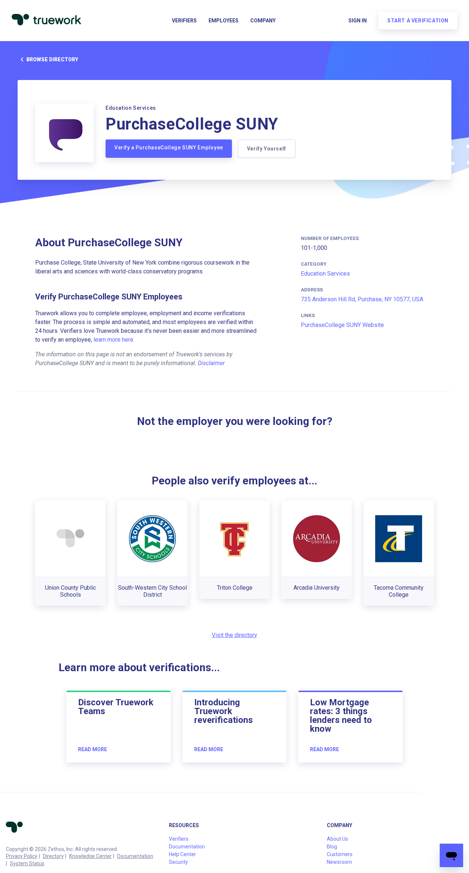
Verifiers (184, 20)
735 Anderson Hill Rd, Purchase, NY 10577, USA (362, 299)
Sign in (357, 20)
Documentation (135, 856)
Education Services (325, 273)
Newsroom (339, 862)
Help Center (182, 854)
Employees (223, 20)
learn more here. (113, 339)
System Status (27, 863)
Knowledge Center (90, 856)
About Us (337, 839)
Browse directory (52, 59)
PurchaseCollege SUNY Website (342, 324)
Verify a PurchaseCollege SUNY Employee (168, 147)
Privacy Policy (21, 856)
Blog (332, 847)
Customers (339, 854)
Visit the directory (234, 635)
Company (263, 20)
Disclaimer (211, 363)
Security (178, 862)
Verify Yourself (266, 149)
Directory (53, 856)
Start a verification (417, 20)
